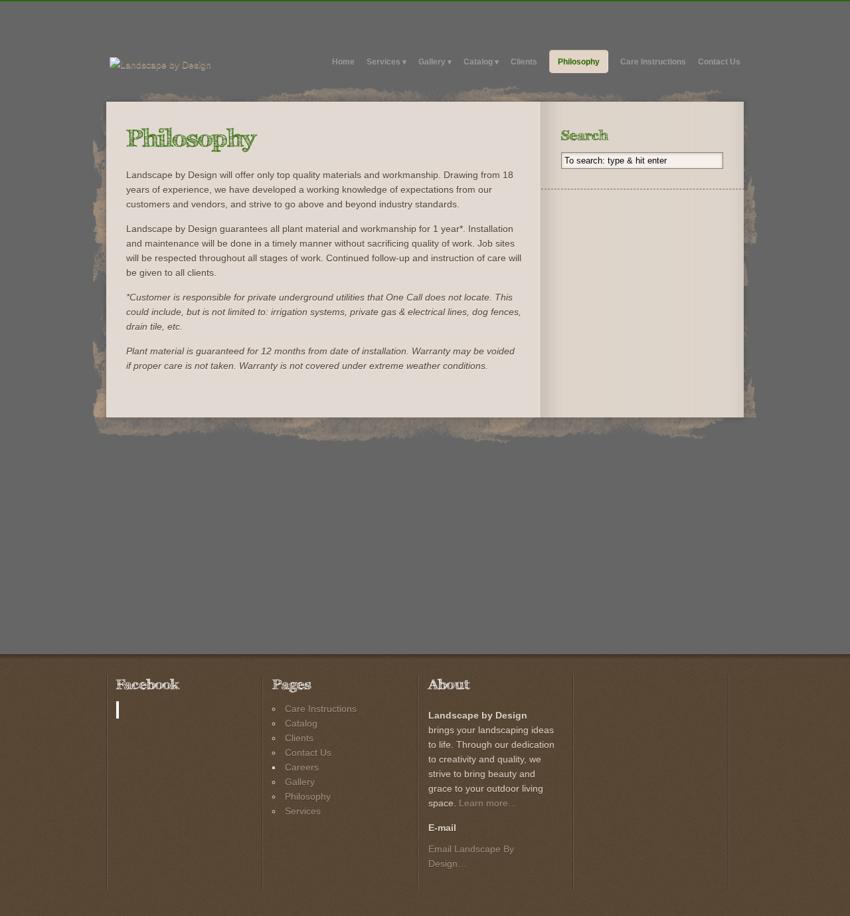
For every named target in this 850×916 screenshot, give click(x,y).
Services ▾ (386, 61)
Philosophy (579, 61)
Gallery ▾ (435, 61)
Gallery (300, 781)
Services (303, 811)
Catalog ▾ (481, 61)
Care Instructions (653, 61)
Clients (524, 61)
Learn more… (488, 803)
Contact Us (719, 61)
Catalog (301, 723)
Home (343, 61)
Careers (302, 767)
